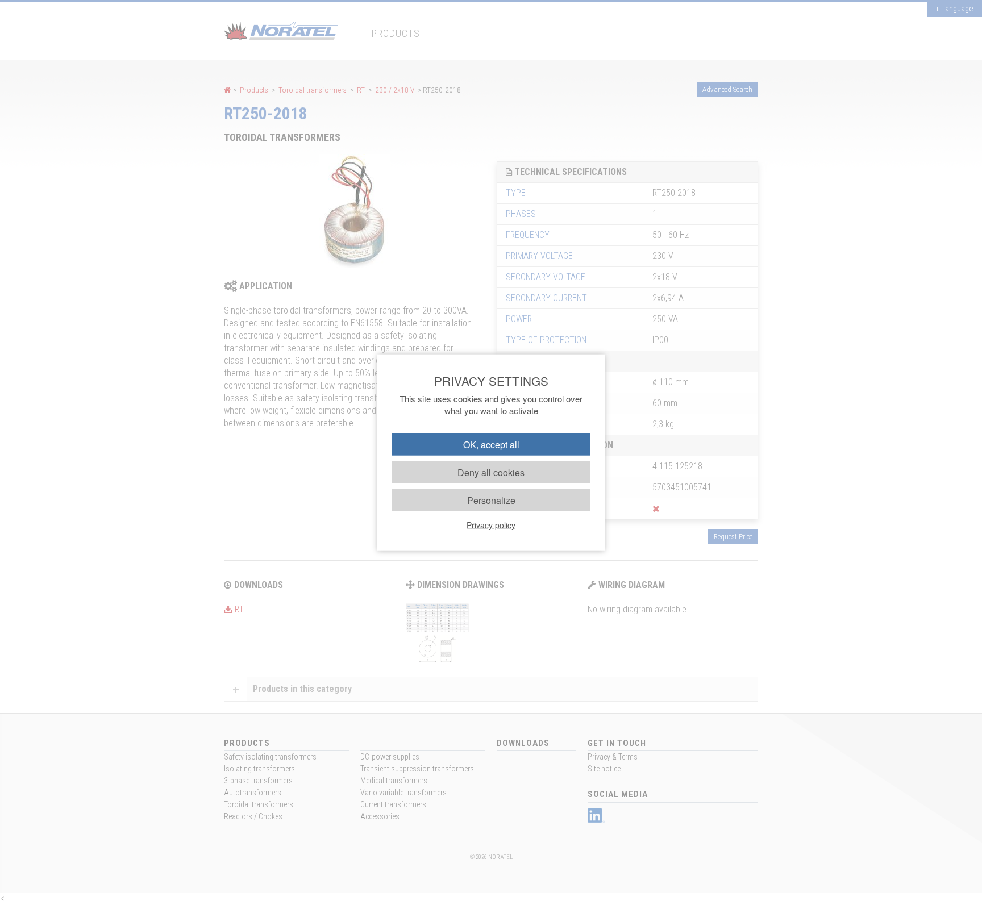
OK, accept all (491, 444)
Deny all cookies (491, 471)
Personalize (491, 500)
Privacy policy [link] (491, 525)
